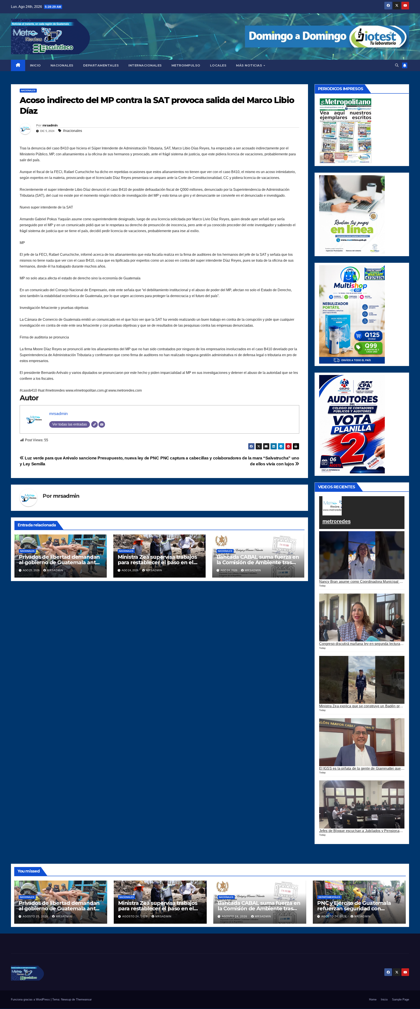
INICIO (35, 65)
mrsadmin (50, 125)
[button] (397, 65)
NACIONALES (62, 65)
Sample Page (400, 999)
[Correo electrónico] (101, 424)
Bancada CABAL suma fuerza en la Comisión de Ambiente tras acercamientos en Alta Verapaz (258, 562)
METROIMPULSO (186, 65)
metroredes (336, 521)
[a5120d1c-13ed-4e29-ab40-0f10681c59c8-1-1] (352, 214)
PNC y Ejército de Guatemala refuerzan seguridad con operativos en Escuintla (354, 908)
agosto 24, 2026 (135, 916)
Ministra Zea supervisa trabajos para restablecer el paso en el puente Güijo (157, 562)
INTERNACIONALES (145, 65)
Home (372, 999)
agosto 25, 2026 (36, 916)
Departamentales (329, 897)
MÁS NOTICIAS (249, 65)
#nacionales (72, 131)
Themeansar (84, 999)
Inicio (384, 999)
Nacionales (28, 90)
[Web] (94, 424)
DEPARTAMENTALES (101, 65)
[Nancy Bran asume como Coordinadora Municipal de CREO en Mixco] (362, 555)
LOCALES (218, 65)
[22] (352, 314)
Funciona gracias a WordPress (31, 999)
